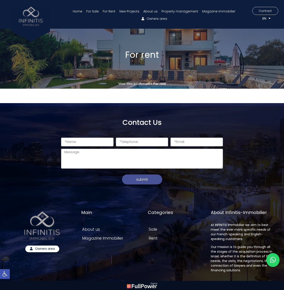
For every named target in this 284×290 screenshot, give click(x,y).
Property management (180, 11)
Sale (153, 229)
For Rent (109, 11)
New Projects (129, 11)
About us (150, 11)
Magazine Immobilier (218, 11)
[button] (5, 274)
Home (77, 11)
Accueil (144, 84)
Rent (153, 238)
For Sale (92, 11)
